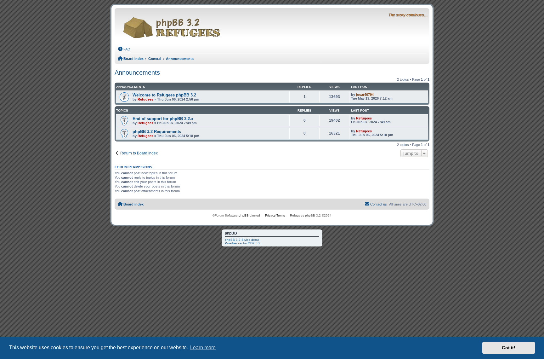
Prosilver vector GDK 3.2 (242, 243)
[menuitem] (124, 49)
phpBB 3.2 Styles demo (242, 239)
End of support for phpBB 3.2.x (163, 118)
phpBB (244, 215)
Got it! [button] (508, 347)
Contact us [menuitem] (378, 204)
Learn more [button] (203, 347)
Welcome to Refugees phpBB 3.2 (164, 95)
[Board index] (173, 26)
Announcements (137, 72)
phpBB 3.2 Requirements (157, 131)
